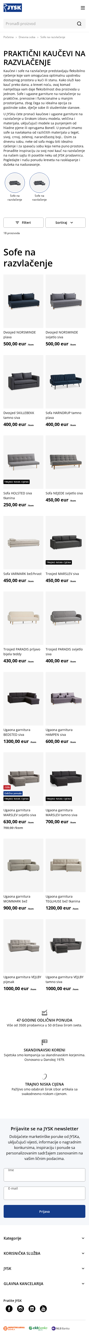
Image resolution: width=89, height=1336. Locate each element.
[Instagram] (20, 1308)
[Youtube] (43, 1308)
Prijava (44, 1211)
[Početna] (12, 7)
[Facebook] (9, 1308)
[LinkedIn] (32, 1308)
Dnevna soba (27, 37)
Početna (8, 37)
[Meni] (83, 7)
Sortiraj (61, 222)
